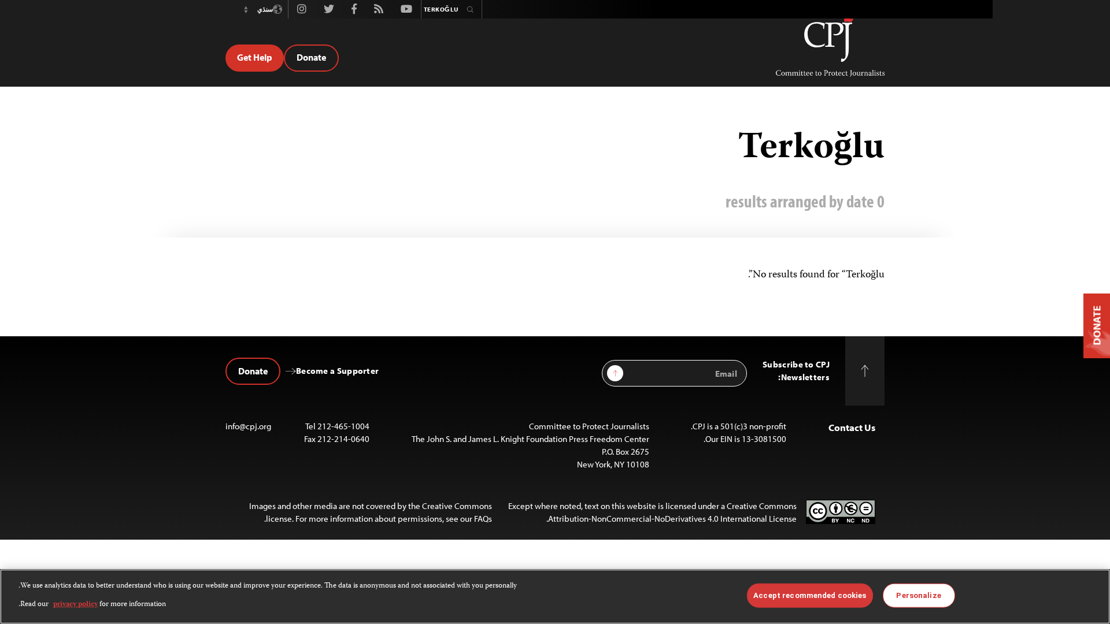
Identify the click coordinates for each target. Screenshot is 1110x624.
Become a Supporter (337, 370)
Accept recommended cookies (809, 595)
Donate (311, 57)
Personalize (918, 595)
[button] (245, 9)
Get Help (254, 57)
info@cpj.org (248, 426)
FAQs (483, 518)
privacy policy (75, 605)
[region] (555, 596)
